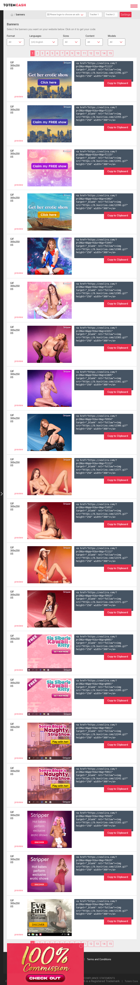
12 (90, 53)
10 (77, 53)
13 (97, 53)
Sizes (66, 36)
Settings (125, 14)
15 (110, 53)
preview (19, 96)
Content (90, 36)
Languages (35, 36)
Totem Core (131, 981)
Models (112, 36)
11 (84, 53)
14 (103, 53)
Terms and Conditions (99, 959)
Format (11, 36)
